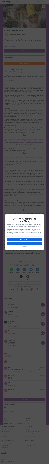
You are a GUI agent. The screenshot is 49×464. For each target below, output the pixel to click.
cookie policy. (26, 233)
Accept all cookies (24, 239)
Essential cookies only (24, 243)
